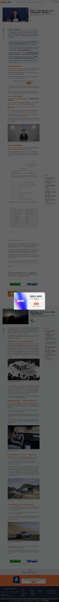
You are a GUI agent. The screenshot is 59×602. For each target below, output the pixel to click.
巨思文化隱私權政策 (37, 306)
